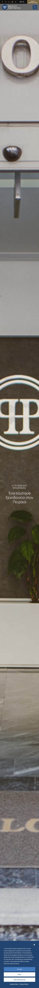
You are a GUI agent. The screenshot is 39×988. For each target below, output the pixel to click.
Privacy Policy (24, 984)
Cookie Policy (14, 984)
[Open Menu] (35, 7)
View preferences (19, 980)
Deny (19, 974)
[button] (34, 945)
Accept (19, 969)
